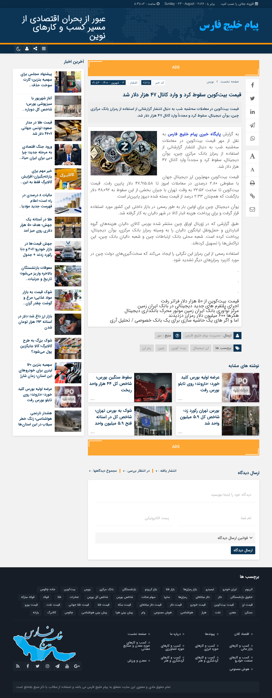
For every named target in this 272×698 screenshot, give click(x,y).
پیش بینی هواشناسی (94, 612)
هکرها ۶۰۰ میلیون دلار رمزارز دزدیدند (203, 315)
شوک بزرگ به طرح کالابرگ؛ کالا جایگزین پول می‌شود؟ (36, 346)
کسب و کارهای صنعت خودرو (241, 659)
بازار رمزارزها (190, 589)
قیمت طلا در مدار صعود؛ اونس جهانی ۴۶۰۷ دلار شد (36, 128)
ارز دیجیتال (201, 348)
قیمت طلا (103, 605)
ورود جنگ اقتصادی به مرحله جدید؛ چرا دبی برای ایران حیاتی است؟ (35, 155)
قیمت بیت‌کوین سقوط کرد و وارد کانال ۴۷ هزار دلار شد (182, 95)
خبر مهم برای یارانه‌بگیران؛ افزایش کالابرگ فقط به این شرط (36, 179)
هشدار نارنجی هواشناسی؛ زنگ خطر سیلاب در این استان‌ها (35, 418)
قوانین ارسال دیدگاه (233, 538)
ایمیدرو (210, 589)
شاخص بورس (124, 597)
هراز (204, 612)
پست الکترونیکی (157, 518)
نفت (218, 612)
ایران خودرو (230, 589)
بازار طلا (170, 589)
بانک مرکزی (106, 589)
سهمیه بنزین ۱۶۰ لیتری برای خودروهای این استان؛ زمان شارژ (35, 370)
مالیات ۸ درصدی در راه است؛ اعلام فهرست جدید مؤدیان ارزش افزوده (35, 203)
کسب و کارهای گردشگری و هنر (206, 659)
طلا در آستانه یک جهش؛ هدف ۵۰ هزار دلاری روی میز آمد (36, 224)
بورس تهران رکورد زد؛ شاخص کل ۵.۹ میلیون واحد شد (199, 417)
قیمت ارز (247, 605)
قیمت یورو (31, 605)
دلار (220, 597)
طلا (59, 597)
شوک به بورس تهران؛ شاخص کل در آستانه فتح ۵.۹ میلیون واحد (113, 417)
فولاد (46, 597)
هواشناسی (186, 612)
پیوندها (210, 634)
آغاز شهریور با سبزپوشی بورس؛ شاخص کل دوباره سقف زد (38, 106)
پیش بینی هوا (124, 612)
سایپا (167, 597)
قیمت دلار (176, 605)
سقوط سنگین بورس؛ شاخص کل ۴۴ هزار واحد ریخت (110, 383)
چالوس (69, 612)
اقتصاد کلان (241, 634)
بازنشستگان (129, 589)
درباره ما (175, 634)
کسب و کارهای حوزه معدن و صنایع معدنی (136, 645)
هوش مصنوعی (163, 612)
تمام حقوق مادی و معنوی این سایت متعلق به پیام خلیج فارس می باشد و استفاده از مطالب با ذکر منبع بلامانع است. (93, 686)
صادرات (74, 597)
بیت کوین (178, 348)
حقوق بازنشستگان (241, 597)
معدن (232, 612)
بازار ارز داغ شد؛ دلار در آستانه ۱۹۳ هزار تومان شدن (35, 321)
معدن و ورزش (137, 660)
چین (161, 348)
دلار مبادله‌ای (203, 597)
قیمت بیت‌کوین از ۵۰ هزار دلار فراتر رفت (200, 301)
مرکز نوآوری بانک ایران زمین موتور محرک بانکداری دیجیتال (182, 310)
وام (143, 612)
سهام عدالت (148, 597)
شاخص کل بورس (97, 597)
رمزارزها (182, 597)
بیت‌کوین (69, 589)
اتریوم (249, 589)
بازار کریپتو (151, 589)
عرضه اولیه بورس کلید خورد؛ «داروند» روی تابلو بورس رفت (198, 383)
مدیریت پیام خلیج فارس (202, 335)
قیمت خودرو (198, 605)
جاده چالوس (47, 589)
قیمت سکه (124, 605)
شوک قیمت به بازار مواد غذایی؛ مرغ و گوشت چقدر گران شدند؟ (37, 300)
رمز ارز (146, 348)
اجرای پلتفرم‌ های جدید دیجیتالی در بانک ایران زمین (188, 306)
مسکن (249, 612)
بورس (210, 81)
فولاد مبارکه (28, 597)
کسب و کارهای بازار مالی (241, 647)
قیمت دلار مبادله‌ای (150, 605)
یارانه (36, 612)
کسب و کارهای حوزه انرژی (206, 647)
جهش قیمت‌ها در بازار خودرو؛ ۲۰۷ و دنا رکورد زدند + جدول (36, 249)
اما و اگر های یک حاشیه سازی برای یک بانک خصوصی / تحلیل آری (174, 320)
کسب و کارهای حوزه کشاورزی (172, 647)
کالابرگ (51, 612)
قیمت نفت (53, 605)
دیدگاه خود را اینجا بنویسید (231, 494)
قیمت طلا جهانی (79, 605)
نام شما (246, 518)
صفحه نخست (229, 81)
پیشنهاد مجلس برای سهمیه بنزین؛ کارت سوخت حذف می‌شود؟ (36, 82)
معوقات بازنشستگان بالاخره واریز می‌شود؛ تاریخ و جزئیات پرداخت (36, 276)
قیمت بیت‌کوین (224, 605)
